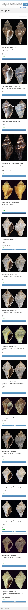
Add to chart (14, 58)
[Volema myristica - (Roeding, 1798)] (14, 227)
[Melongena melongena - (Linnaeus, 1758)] (14, 73)
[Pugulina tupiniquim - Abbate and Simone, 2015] (14, 147)
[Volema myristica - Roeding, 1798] (14, 334)
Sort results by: (16, 15)
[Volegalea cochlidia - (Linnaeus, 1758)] (14, 190)
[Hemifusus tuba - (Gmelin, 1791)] (14, 32)
